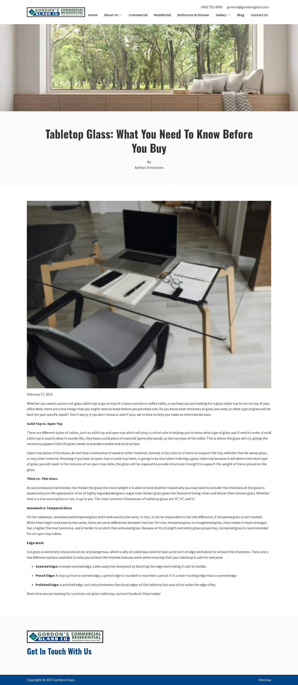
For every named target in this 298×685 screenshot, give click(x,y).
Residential (162, 15)
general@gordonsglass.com (248, 7)
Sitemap (265, 680)
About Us (111, 15)
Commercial (138, 15)
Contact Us (259, 15)
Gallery (221, 15)
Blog (240, 15)
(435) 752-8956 (212, 7)
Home (93, 15)
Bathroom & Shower (193, 15)
